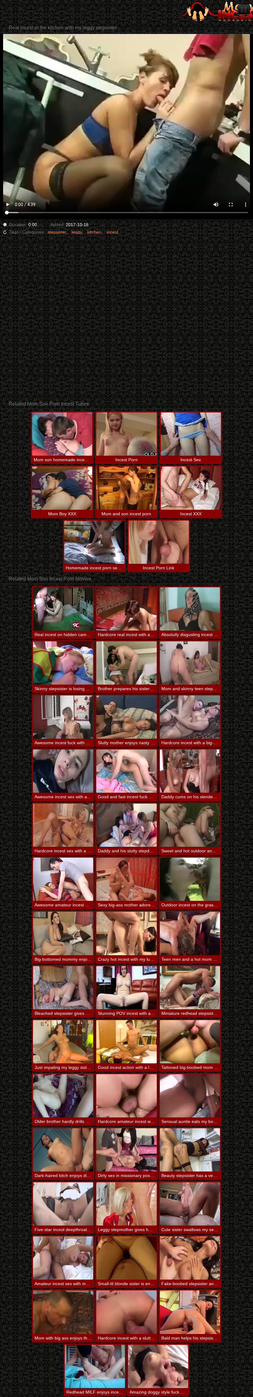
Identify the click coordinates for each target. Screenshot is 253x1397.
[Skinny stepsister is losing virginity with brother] (63, 663)
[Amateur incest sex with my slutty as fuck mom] (63, 1258)
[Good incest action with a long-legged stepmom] (126, 1041)
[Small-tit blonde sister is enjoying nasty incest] (126, 1258)
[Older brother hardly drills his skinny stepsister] (63, 1095)
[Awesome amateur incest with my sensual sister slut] (63, 879)
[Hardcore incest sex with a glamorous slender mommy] (63, 825)
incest (112, 232)
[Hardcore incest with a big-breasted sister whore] (190, 717)
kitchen (94, 232)
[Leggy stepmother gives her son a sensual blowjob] (126, 1204)
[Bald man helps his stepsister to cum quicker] (190, 1312)
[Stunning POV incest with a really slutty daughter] (126, 987)
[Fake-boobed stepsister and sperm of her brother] (190, 1258)
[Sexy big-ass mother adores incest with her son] (126, 879)
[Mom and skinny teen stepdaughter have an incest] (190, 663)
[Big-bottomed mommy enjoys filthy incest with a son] (63, 933)
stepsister (57, 232)
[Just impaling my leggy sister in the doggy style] (63, 1041)
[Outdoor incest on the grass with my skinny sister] (190, 879)
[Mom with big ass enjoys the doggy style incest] (63, 1312)
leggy (77, 232)
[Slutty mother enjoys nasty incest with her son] (126, 717)
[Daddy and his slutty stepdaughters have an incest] (126, 825)
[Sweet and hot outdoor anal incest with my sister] (190, 825)
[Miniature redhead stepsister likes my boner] (190, 987)
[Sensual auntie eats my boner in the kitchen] (190, 1095)
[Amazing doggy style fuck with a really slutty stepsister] (158, 1366)
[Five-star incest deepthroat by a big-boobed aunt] (63, 1204)
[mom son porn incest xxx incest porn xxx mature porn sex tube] (244, 10)
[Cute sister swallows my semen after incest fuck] (190, 1204)
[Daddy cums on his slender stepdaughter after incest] (190, 771)
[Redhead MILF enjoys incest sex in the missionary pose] (95, 1366)
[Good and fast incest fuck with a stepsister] (126, 771)
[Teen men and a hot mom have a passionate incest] (190, 933)
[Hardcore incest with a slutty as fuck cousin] (126, 1312)
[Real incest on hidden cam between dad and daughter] (63, 609)
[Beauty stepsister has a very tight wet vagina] (190, 1149)
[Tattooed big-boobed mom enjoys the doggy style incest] (190, 1041)
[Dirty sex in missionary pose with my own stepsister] (126, 1149)
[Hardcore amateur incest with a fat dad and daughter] (126, 1095)
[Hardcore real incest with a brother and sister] (126, 609)
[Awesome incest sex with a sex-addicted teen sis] (63, 771)
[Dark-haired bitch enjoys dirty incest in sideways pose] (63, 1149)
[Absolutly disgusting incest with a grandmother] (190, 609)
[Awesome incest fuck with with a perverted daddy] (63, 717)
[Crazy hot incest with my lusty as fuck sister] (126, 933)
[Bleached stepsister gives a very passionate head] (63, 987)
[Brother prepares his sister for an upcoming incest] (126, 663)
